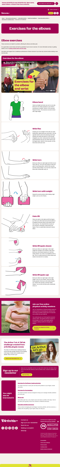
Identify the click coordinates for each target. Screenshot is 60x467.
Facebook (6, 428)
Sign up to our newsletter (29, 422)
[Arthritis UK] (5, 13)
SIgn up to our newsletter (10, 371)
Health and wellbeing (32, 18)
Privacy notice (43, 444)
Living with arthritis (22, 18)
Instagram (9, 428)
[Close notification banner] (56, 3)
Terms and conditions (45, 442)
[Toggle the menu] (57, 13)
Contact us (24, 420)
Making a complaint (27, 428)
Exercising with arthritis (43, 18)
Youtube (13, 428)
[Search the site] (55, 13)
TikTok (16, 428)
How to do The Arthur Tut (12, 358)
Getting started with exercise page (17, 48)
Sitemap (23, 430)
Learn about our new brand (44, 3)
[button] (30, 465)
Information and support (11, 18)
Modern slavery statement (46, 449)
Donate (50, 13)
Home (3, 18)
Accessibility (43, 440)
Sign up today (25, 374)
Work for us (25, 425)
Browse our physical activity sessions (41, 328)
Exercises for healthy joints (8, 19)
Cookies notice (43, 446)
